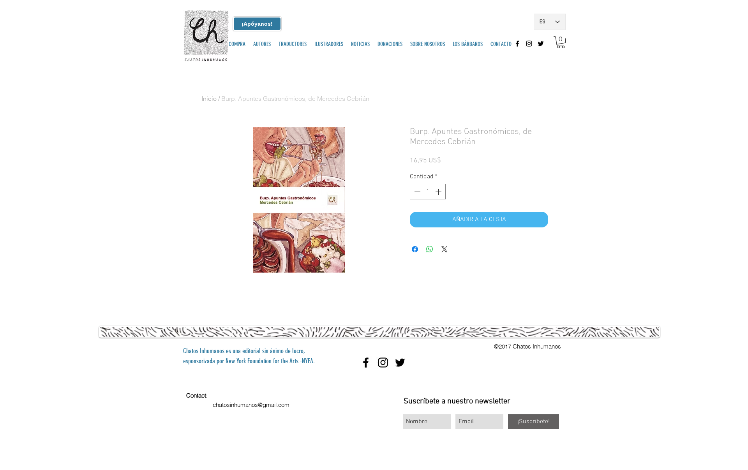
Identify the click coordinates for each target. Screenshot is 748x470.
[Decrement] (416, 191)
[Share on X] (444, 249)
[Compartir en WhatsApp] (429, 249)
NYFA (307, 361)
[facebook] (517, 44)
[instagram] (529, 44)
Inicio (209, 98)
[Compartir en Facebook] (415, 249)
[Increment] (439, 191)
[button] (561, 42)
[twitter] (541, 44)
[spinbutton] (428, 191)
